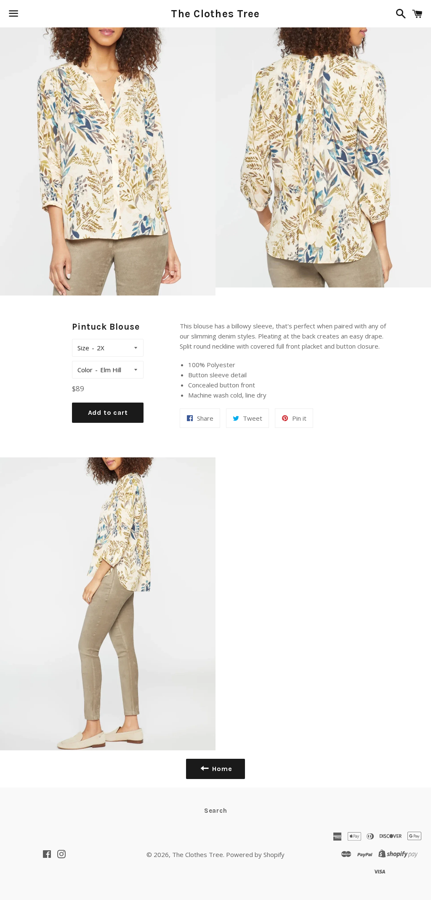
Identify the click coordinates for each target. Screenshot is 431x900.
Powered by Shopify (255, 854)
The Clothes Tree (215, 14)
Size (83, 348)
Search (215, 810)
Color (85, 369)
